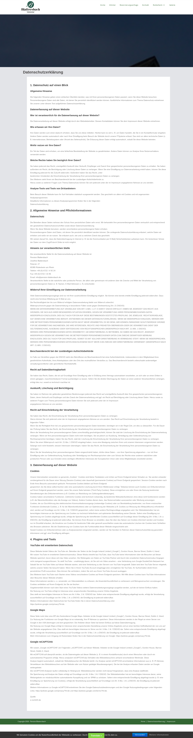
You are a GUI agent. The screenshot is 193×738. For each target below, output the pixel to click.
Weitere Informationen (159, 735)
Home (143, 721)
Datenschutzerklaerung (156, 721)
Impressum (171, 721)
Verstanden (140, 735)
